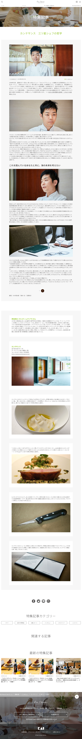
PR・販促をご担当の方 (49, 5)
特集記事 (17, 694)
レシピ (2, 5)
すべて (7, 622)
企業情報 (24, 732)
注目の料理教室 (20, 622)
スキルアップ (61, 622)
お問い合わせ (56, 732)
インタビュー (69, 79)
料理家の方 (55, 714)
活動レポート (34, 622)
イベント (24, 5)
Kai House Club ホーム (6, 694)
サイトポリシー (46, 732)
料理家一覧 (43, 708)
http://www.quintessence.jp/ (21, 354)
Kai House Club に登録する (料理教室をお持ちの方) (41, 719)
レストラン (75, 622)
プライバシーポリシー (34, 732)
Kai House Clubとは (76, 5)
